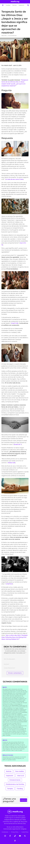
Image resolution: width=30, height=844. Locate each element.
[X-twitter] (25, 836)
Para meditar (19, 771)
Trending (8, 5)
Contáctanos (5, 832)
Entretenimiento (15, 780)
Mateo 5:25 (11, 462)
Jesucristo (4, 35)
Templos (10, 788)
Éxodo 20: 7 (17, 444)
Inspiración (21, 5)
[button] (2, 5)
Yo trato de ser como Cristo (14, 179)
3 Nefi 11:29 (14, 323)
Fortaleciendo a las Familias (15, 784)
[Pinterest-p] (15, 841)
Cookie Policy (24, 832)
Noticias (14, 5)
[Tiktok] (15, 836)
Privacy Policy (14, 832)
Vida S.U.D (20, 775)
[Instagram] (5, 836)
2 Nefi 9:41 (9, 584)
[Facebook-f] (10, 836)
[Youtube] (20, 836)
